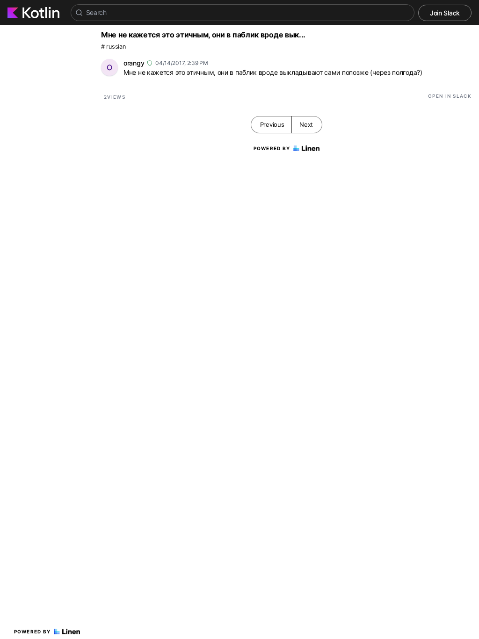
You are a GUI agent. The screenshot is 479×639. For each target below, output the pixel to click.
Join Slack (445, 13)
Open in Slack (450, 96)
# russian (113, 46)
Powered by (32, 631)
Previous (272, 124)
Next (306, 124)
